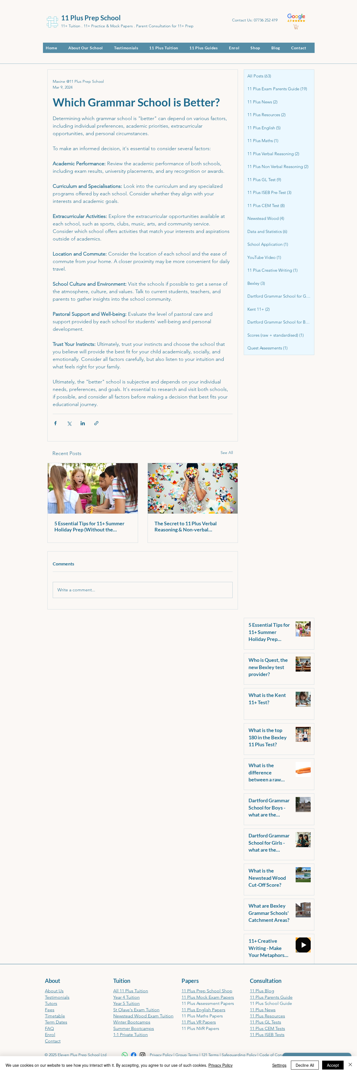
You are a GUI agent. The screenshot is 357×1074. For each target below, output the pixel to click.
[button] (296, 27)
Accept (333, 1065)
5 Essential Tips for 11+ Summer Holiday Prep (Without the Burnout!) (89, 526)
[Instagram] (142, 1055)
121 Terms (210, 1054)
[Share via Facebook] (55, 423)
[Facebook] (133, 1055)
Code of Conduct (274, 1054)
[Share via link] (96, 423)
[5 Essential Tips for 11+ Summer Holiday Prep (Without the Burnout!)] (93, 488)
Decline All (305, 1065)
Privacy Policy (161, 1054)
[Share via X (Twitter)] (69, 423)
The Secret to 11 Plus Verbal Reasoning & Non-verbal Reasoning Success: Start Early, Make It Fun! (189, 526)
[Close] (350, 1065)
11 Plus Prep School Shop (207, 990)
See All (227, 452)
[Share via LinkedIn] (82, 423)
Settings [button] (279, 1065)
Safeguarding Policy (239, 1054)
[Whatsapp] (124, 1055)
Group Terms (186, 1054)
